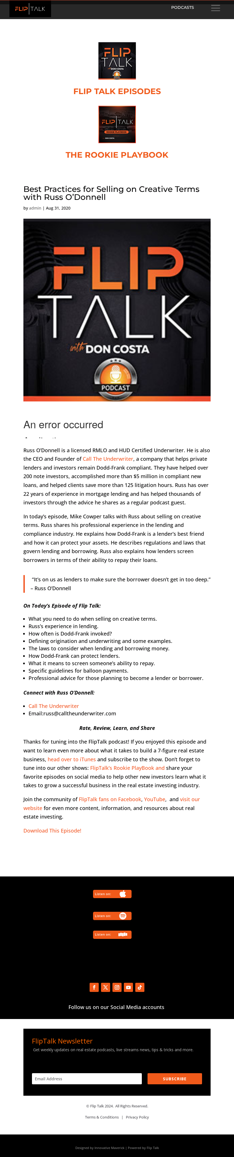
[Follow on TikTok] (139, 987)
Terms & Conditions (102, 1117)
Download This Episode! (52, 830)
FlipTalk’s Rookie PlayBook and (127, 767)
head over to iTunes (72, 759)
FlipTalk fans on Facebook (110, 799)
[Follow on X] (105, 987)
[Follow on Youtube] (128, 987)
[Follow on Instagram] (117, 987)
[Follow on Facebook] (94, 987)
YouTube (154, 799)
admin (35, 208)
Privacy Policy (137, 1117)
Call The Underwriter (108, 458)
